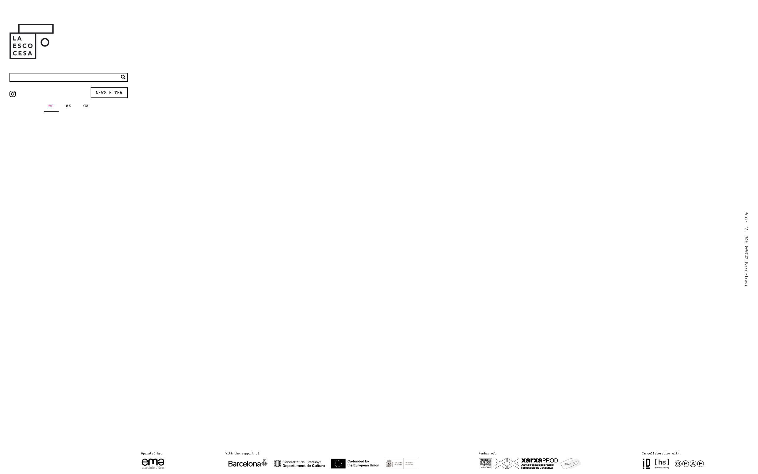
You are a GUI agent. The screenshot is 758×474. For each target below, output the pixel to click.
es (68, 105)
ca (86, 105)
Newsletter (109, 92)
